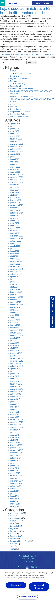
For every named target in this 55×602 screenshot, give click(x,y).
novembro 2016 (16, 422)
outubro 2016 (15, 425)
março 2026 (15, 136)
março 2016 (15, 443)
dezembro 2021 (16, 266)
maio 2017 (14, 407)
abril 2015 (14, 471)
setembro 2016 (16, 427)
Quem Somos (15, 109)
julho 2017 (14, 402)
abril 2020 (14, 318)
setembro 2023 (16, 213)
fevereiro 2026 (16, 139)
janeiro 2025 (15, 172)
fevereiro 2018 (16, 384)
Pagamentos (15, 536)
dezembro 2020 (16, 297)
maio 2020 (14, 315)
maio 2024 (14, 192)
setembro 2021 (16, 274)
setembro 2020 (16, 305)
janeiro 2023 (15, 233)
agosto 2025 (15, 154)
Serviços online (42, 3)
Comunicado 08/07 (23, 73)
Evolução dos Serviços (19, 117)
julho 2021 (14, 279)
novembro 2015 (16, 453)
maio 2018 (14, 376)
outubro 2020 (15, 302)
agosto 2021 (15, 277)
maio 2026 (14, 131)
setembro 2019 (16, 335)
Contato (13, 107)
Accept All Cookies (39, 586)
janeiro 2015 (15, 478)
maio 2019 (14, 346)
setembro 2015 (16, 458)
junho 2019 (14, 343)
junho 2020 (14, 312)
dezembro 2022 (16, 236)
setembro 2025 (16, 152)
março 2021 (15, 289)
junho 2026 (14, 129)
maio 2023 (14, 223)
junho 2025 (14, 159)
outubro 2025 (15, 149)
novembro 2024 (16, 177)
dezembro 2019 (16, 328)
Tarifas (13, 549)
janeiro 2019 (15, 356)
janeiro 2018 (15, 386)
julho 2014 (14, 494)
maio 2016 (14, 437)
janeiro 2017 (15, 417)
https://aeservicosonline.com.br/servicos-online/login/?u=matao (26, 54)
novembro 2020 (16, 300)
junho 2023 (14, 221)
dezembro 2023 (16, 205)
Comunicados (15, 71)
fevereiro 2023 (16, 231)
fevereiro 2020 (16, 323)
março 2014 (15, 504)
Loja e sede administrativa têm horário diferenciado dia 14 (26, 10)
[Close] (52, 573)
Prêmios (13, 539)
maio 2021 (14, 284)
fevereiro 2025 (16, 169)
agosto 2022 (15, 246)
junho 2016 (14, 435)
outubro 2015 (15, 455)
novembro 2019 (16, 330)
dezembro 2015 (16, 450)
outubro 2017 (15, 394)
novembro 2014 (16, 483)
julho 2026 (14, 126)
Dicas (12, 523)
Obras (12, 534)
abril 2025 (14, 164)
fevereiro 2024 (16, 200)
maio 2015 (14, 468)
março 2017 (15, 412)
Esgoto (13, 528)
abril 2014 (14, 501)
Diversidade (15, 526)
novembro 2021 (16, 269)
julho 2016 (14, 432)
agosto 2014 (15, 491)
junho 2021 (14, 282)
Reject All (16, 585)
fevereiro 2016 (16, 445)
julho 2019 (14, 340)
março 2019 (15, 351)
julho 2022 (14, 249)
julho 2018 (14, 371)
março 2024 (15, 198)
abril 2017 (14, 409)
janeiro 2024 (15, 203)
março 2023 (15, 228)
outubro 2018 (15, 363)
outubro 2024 (15, 180)
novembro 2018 (16, 361)
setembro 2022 (16, 243)
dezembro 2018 (16, 358)
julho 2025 (14, 157)
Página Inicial (15, 86)
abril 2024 (14, 195)
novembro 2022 (16, 238)
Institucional (15, 531)
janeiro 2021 (15, 295)
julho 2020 (14, 310)
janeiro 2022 (15, 264)
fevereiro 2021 (16, 292)
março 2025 (15, 167)
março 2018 (15, 381)
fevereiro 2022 (16, 261)
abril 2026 (14, 134)
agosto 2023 (15, 215)
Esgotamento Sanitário (19, 78)
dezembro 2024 (16, 175)
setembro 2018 (16, 366)
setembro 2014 (16, 489)
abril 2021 (14, 287)
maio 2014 (14, 499)
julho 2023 (14, 218)
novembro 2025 (16, 146)
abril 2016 (14, 440)
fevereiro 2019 (16, 353)
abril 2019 (14, 348)
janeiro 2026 (15, 141)
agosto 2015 (15, 460)
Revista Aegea (21, 84)
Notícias (13, 81)
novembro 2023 (16, 208)
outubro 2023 (15, 210)
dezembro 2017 (16, 389)
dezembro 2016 (16, 420)
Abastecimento (16, 513)
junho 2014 (14, 496)
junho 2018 (14, 374)
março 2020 (15, 320)
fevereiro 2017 (16, 415)
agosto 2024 (15, 185)
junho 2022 (14, 251)
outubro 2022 (15, 241)
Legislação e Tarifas (18, 114)
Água (12, 104)
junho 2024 (14, 190)
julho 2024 (14, 187)
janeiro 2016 (15, 448)
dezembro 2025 (16, 144)
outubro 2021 (15, 272)
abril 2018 (14, 379)
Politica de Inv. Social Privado (21, 89)
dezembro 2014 (16, 481)
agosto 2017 (15, 399)
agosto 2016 (15, 430)
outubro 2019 (15, 333)
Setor (12, 546)
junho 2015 (14, 466)
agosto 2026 (15, 124)
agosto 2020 (15, 307)
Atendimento (15, 518)
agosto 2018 (15, 369)
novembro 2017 (16, 392)
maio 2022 (14, 254)
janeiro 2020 (15, 325)
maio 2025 (14, 162)
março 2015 (15, 473)
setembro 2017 (16, 397)
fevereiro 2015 (16, 476)
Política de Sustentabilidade (21, 96)
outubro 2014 (15, 486)
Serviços (13, 544)
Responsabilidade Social (20, 112)
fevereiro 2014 (16, 506)
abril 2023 (14, 226)
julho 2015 (14, 463)
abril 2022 (14, 256)
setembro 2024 (16, 182)
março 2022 (15, 259)
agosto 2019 (15, 338)
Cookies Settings (27, 596)
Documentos (15, 76)
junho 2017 (14, 404)
